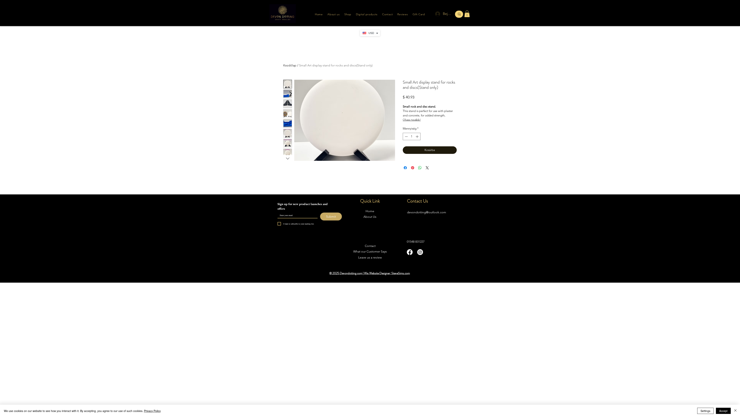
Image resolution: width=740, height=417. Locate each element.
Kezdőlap (289, 65)
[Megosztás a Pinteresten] (412, 167)
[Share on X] (427, 167)
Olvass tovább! (412, 119)
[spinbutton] (412, 136)
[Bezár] (735, 411)
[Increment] (417, 136)
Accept (723, 411)
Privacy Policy (152, 411)
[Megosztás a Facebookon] (405, 167)
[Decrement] (406, 136)
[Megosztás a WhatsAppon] (420, 167)
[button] (402, 14)
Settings (705, 411)
